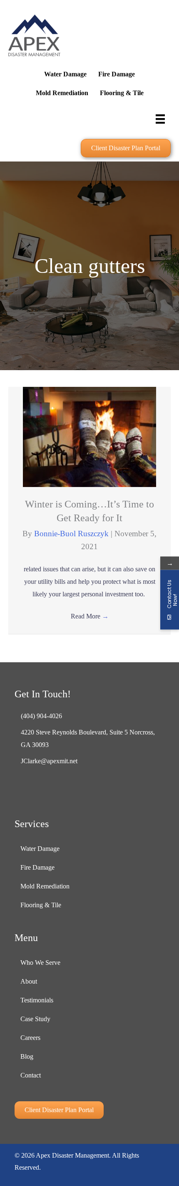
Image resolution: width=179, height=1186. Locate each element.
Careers (30, 1037)
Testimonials (36, 1000)
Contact (30, 1075)
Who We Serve (40, 962)
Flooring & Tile (122, 92)
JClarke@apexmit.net (49, 761)
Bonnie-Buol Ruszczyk (72, 533)
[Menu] (160, 118)
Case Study (35, 1018)
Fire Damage (116, 74)
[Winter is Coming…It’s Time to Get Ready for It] (89, 435)
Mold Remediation (62, 92)
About (28, 981)
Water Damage (65, 74)
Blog (26, 1056)
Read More (90, 616)
